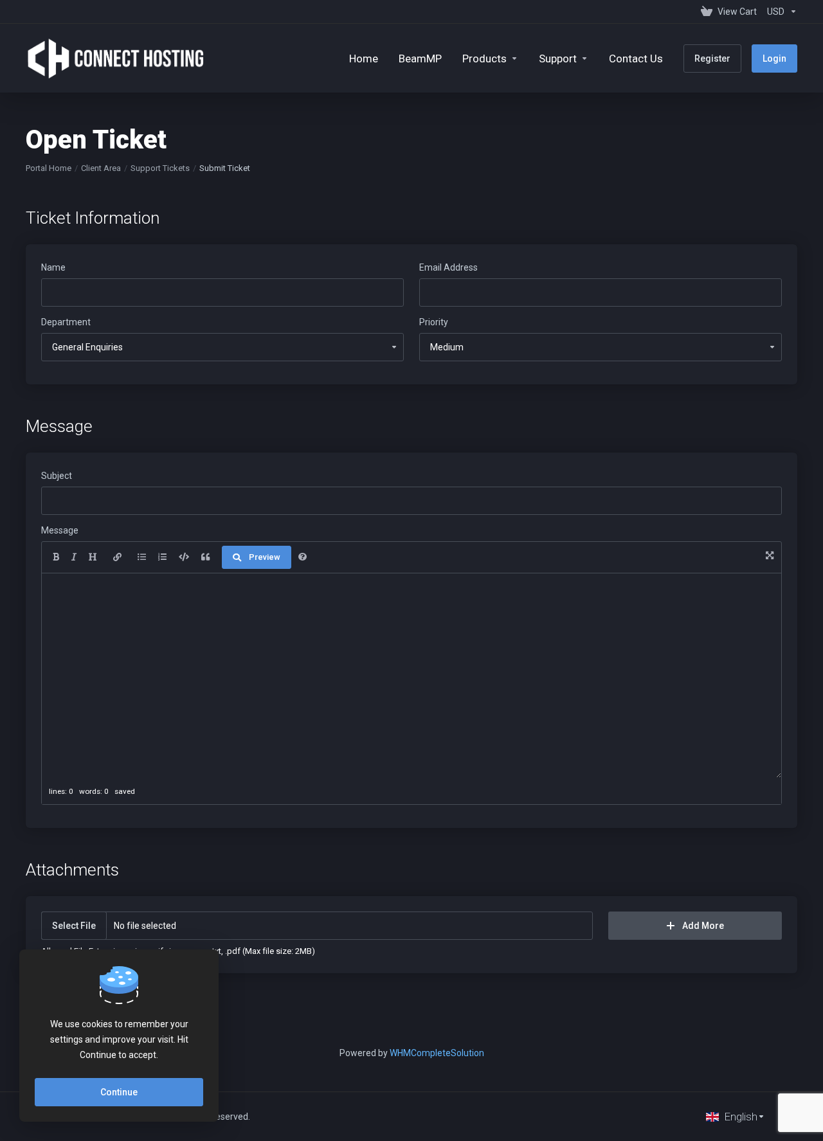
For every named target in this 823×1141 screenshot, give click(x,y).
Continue (119, 1092)
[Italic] (74, 557)
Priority (433, 322)
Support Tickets (160, 168)
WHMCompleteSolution (437, 1053)
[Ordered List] (162, 557)
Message (59, 530)
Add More (703, 926)
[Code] (184, 557)
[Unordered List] (142, 557)
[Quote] (205, 557)
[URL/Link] (117, 557)
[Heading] (93, 557)
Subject (56, 476)
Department (66, 322)
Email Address (448, 267)
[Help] (302, 557)
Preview (264, 557)
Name (53, 267)
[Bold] (56, 557)
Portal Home (48, 168)
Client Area (101, 168)
